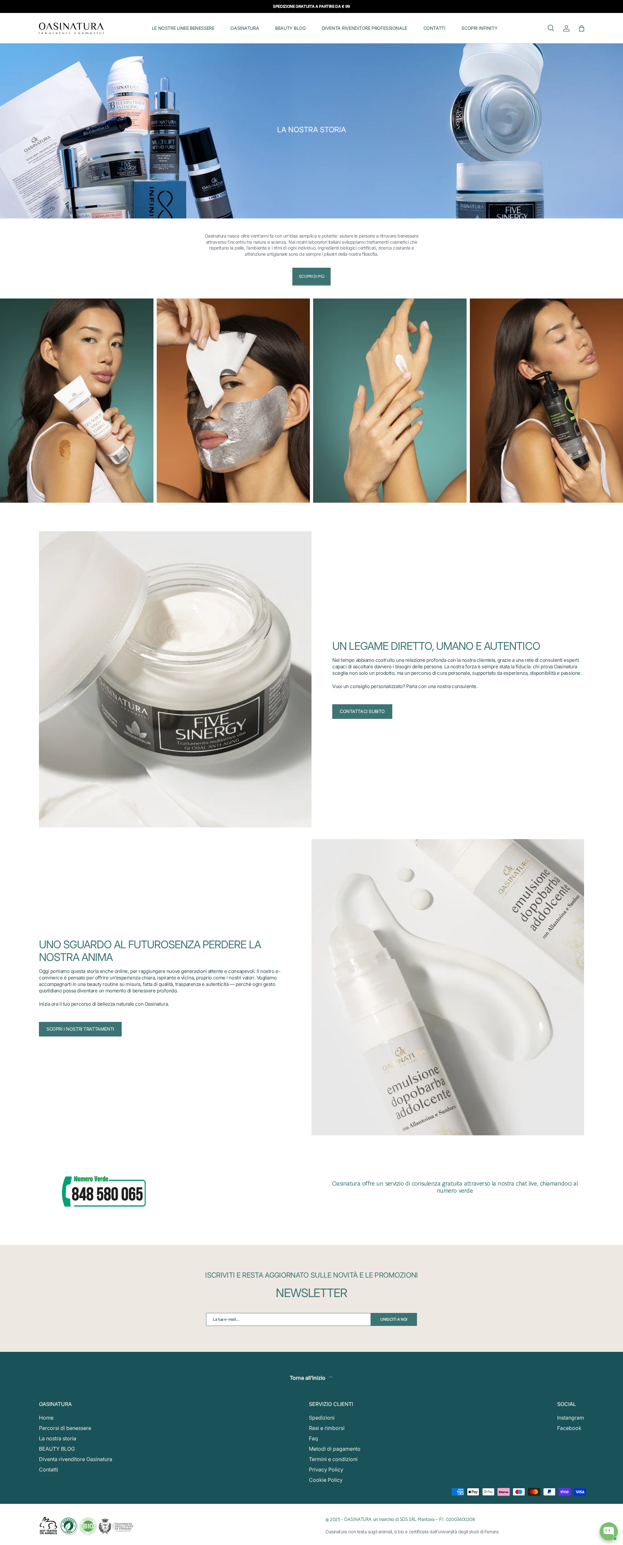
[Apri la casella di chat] (609, 1531)
